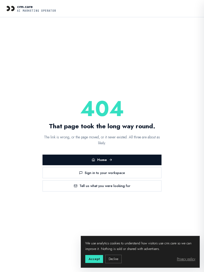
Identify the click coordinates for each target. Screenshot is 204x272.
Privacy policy (186, 259)
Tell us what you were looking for (104, 185)
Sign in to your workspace (105, 172)
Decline (113, 259)
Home (102, 159)
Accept (94, 259)
